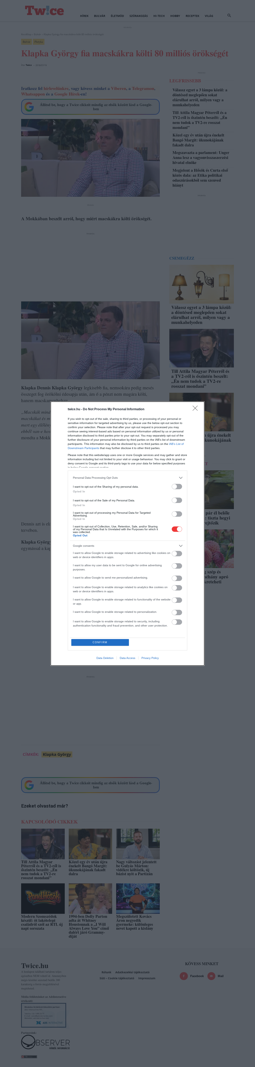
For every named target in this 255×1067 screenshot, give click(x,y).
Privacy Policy (150, 658)
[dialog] (127, 534)
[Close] (196, 409)
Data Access (127, 658)
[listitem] (127, 478)
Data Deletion (105, 658)
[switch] (177, 486)
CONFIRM (100, 642)
